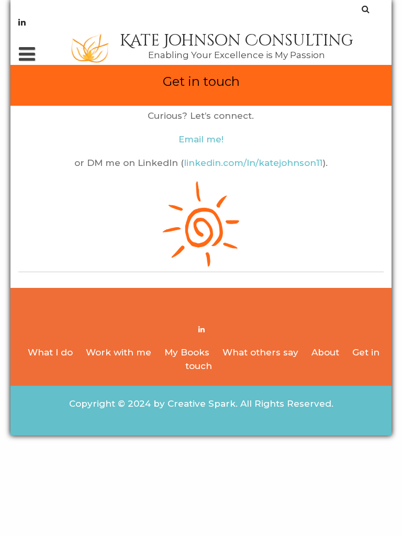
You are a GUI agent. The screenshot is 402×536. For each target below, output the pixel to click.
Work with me (118, 352)
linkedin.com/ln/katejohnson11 (253, 163)
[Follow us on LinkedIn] (22, 22)
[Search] (366, 9)
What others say (260, 352)
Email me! (201, 139)
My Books (186, 352)
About (325, 352)
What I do (50, 352)
